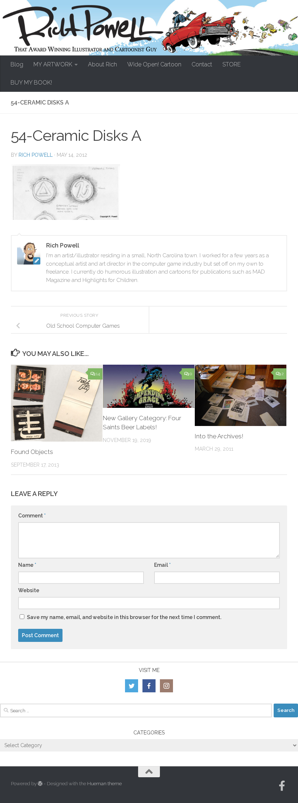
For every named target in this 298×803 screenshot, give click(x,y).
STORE (231, 64)
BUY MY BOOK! (31, 82)
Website (28, 590)
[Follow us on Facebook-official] (282, 786)
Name (27, 565)
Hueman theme (104, 783)
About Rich (102, 64)
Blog (17, 64)
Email (162, 565)
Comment (32, 516)
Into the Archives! (219, 436)
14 (98, 373)
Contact (202, 64)
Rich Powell (36, 155)
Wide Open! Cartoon (154, 64)
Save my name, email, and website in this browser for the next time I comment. (124, 617)
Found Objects (32, 451)
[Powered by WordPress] (40, 783)
